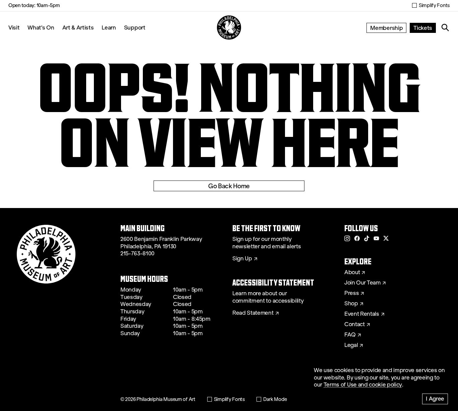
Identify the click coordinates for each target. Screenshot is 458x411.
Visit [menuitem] (13, 27)
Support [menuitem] (135, 27)
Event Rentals (361, 314)
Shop (351, 303)
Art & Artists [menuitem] (78, 27)
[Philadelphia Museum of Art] (229, 27)
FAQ (350, 335)
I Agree (435, 398)
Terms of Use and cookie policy (363, 384)
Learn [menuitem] (109, 27)
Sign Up (242, 258)
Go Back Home (229, 186)
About (352, 272)
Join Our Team (362, 283)
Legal (351, 345)
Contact (354, 324)
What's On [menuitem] (40, 27)
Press (351, 293)
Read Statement (253, 313)
